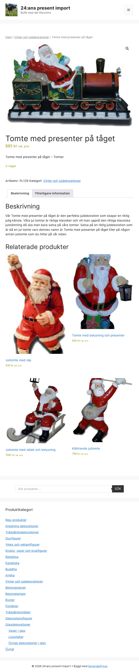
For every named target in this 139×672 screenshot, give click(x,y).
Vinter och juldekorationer (31, 37)
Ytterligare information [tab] (52, 193)
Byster (10, 600)
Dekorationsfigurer (18, 618)
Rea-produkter (16, 520)
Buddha (11, 569)
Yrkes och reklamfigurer (22, 544)
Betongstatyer (15, 587)
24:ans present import (45, 8)
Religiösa (11, 557)
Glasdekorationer (17, 624)
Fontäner (11, 606)
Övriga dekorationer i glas (27, 643)
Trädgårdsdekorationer (22, 532)
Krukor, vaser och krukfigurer (26, 551)
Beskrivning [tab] (20, 193)
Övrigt (9, 649)
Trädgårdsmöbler (18, 612)
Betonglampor (15, 594)
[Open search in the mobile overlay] (69, 488)
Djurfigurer (13, 538)
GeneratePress (98, 666)
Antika (10, 575)
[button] (127, 48)
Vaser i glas (17, 631)
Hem (8, 37)
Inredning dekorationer (21, 526)
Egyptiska (12, 563)
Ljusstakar (16, 637)
